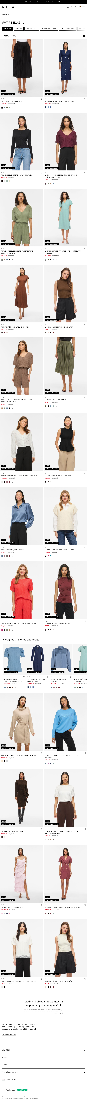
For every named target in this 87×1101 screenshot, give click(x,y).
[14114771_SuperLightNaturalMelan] (46, 555)
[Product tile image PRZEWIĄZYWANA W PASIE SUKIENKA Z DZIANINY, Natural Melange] (21, 722)
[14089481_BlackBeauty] (4, 630)
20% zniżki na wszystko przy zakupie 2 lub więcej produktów (43, 2)
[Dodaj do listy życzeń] (41, 99)
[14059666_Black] (51, 259)
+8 (12, 630)
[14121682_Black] (9, 259)
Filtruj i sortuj (10, 36)
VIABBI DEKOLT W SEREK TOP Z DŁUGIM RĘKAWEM (19, 476)
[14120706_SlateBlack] (46, 333)
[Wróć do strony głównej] (8, 7)
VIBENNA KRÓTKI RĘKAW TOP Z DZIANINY (59, 550)
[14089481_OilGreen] (7, 630)
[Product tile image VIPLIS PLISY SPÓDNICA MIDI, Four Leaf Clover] (65, 366)
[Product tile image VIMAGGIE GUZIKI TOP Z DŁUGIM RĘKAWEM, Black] (21, 142)
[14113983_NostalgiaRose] (4, 556)
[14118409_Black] (48, 914)
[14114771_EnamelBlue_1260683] (51, 555)
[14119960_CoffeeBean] (51, 629)
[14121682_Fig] (46, 183)
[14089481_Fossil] (9, 630)
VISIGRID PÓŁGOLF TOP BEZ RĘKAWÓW (59, 624)
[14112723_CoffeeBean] (2, 837)
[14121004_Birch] (7, 333)
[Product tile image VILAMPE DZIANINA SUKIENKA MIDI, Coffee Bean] (21, 798)
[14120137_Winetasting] (9, 482)
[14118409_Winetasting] (51, 914)
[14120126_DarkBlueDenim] (46, 107)
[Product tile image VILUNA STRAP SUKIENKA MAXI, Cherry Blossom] (21, 874)
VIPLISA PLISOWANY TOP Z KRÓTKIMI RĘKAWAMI (18, 624)
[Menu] (83, 7)
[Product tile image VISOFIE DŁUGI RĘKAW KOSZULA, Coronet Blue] (21, 516)
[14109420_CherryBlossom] (2, 914)
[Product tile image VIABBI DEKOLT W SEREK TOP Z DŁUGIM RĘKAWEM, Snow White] (21, 442)
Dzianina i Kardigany (49, 29)
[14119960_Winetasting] (46, 629)
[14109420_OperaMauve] (9, 914)
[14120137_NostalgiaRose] (7, 482)
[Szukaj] (72, 7)
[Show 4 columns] (81, 36)
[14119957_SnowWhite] (46, 840)
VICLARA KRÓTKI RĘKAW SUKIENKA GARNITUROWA (63, 907)
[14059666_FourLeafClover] (48, 259)
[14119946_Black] (46, 481)
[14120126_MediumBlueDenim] (51, 107)
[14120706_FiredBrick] (53, 333)
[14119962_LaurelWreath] (7, 181)
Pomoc (4, 1057)
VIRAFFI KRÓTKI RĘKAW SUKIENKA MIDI (15, 327)
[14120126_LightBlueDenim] (48, 107)
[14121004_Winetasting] (4, 333)
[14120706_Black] (51, 333)
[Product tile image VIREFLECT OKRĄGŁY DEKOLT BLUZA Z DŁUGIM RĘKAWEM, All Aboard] (65, 722)
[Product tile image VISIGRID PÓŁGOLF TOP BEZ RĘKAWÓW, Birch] (65, 948)
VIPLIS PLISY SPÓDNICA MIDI (11, 101)
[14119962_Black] (2, 181)
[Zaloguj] (68, 7)
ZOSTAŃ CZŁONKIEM (8, 1034)
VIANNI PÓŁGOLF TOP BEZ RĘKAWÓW (58, 476)
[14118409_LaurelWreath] (53, 914)
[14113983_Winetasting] (9, 556)
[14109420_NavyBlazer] (7, 914)
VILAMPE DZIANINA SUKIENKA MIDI (14, 831)
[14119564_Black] (4, 987)
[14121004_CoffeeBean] (2, 333)
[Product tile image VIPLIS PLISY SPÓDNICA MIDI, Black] (21, 68)
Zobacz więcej (58, 1013)
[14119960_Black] (48, 629)
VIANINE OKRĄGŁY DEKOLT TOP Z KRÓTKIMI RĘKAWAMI (12, 681)
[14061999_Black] (4, 761)
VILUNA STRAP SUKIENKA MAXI (12, 907)
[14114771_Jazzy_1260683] (48, 555)
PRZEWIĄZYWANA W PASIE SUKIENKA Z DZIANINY (19, 755)
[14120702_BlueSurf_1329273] (53, 764)
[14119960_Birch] (53, 629)
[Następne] (2, 70)
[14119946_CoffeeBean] (48, 481)
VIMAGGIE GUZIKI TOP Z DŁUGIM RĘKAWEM (16, 175)
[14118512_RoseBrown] (7, 688)
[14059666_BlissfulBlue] (53, 259)
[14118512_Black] (10, 688)
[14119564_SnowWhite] (2, 987)
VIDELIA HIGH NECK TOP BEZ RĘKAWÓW (59, 327)
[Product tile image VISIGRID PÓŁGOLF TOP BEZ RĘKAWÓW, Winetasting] (65, 590)
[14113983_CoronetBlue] (2, 556)
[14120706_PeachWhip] (48, 333)
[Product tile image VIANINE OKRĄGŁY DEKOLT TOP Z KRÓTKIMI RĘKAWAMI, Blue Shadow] (14, 659)
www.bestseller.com (34, 1098)
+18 (56, 259)
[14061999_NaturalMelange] (2, 761)
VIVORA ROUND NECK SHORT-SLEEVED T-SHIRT (18, 981)
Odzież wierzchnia (68, 29)
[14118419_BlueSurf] (9, 107)
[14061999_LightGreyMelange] (7, 761)
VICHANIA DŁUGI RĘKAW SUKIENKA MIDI (59, 101)
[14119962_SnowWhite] (4, 181)
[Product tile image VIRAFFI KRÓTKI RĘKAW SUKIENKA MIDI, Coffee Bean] (21, 293)
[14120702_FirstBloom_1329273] (48, 764)
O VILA (4, 1065)
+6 (12, 108)
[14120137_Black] (4, 482)
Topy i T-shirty (31, 29)
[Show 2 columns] (84, 36)
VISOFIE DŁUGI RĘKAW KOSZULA (12, 550)
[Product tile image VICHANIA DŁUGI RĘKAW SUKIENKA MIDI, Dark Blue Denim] (65, 68)
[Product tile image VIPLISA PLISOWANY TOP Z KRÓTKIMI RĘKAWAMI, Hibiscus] (21, 590)
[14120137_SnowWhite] (2, 482)
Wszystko (7, 29)
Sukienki (19, 29)
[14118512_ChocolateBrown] (12, 688)
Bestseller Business (10, 1072)
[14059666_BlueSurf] (46, 259)
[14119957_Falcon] (53, 840)
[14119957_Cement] (48, 840)
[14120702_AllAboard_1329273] (46, 764)
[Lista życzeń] (75, 7)
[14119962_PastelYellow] (9, 181)
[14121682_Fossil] (51, 183)
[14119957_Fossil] (51, 840)
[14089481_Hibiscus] (2, 630)
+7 (15, 688)
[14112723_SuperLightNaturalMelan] (4, 837)
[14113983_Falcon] (7, 556)
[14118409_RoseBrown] (46, 914)
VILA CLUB (6, 1050)
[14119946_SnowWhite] (51, 481)
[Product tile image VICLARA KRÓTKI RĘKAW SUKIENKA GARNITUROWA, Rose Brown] (65, 874)
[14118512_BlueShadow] (5, 688)
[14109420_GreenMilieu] (4, 914)
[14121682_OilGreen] (48, 183)
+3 (12, 556)
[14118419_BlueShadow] (4, 107)
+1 (55, 183)
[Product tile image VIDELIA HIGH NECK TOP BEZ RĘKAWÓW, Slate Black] (65, 293)
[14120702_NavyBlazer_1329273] (51, 764)
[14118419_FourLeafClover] (7, 107)
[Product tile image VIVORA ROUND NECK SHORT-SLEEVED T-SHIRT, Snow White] (21, 948)
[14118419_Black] (2, 107)
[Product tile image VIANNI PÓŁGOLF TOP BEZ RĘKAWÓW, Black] (65, 442)
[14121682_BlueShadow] (53, 183)
